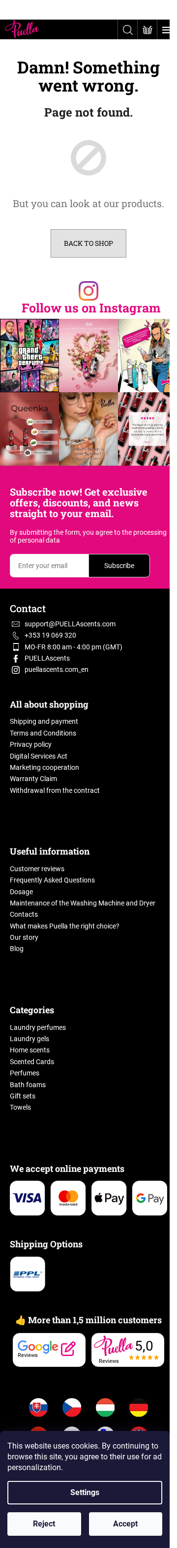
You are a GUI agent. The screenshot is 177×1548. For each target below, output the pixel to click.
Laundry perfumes (38, 1027)
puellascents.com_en (56, 669)
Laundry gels (29, 1039)
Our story (24, 937)
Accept (125, 1523)
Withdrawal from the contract (55, 790)
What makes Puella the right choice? (64, 926)
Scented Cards (32, 1062)
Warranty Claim (33, 779)
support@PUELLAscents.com (70, 624)
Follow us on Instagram (91, 308)
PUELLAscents (47, 658)
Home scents (30, 1050)
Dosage (21, 892)
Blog (17, 949)
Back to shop (88, 243)
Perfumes (24, 1073)
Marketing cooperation (44, 767)
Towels (20, 1107)
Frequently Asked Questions (52, 880)
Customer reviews (37, 869)
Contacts (24, 914)
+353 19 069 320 (50, 635)
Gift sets (22, 1096)
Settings (84, 1492)
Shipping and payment (44, 721)
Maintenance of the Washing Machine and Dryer (82, 903)
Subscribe (119, 566)
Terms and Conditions (43, 733)
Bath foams (28, 1085)
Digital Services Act (38, 756)
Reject (44, 1523)
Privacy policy (31, 744)
